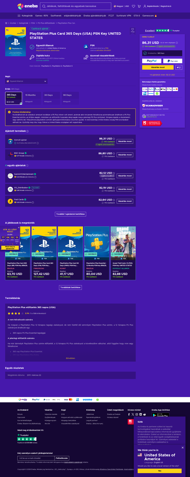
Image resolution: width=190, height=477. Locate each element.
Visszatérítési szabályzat (70, 423)
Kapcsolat (21, 417)
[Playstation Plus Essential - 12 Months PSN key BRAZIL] (96, 240)
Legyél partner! (92, 420)
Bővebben (70, 358)
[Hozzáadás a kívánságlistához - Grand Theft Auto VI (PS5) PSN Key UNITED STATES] (131, 231)
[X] (133, 414)
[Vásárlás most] (151, 61)
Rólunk (20, 414)
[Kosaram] (139, 6)
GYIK (63, 414)
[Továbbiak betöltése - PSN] (86, 47)
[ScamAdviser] (152, 105)
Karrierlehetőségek (24, 420)
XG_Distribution (21, 188)
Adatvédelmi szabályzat (73, 462)
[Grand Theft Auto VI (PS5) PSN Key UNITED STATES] (123, 240)
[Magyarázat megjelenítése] (33, 156)
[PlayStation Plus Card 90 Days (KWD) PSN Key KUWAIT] (70, 240)
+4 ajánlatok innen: (162, 75)
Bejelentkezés (153, 6)
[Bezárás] (182, 447)
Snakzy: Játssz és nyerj (94, 423)
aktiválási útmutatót (103, 50)
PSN (33, 23)
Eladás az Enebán (113, 414)
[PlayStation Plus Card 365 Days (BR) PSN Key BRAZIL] (17, 276)
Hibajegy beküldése (68, 420)
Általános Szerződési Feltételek (111, 469)
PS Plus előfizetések (46, 23)
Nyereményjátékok (93, 417)
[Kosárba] (179, 67)
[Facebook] (129, 414)
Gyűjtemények (50, 417)
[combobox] (75, 6)
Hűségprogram (50, 420)
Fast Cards (19, 200)
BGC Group (19, 153)
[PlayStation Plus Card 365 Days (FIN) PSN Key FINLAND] (44, 240)
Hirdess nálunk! (113, 417)
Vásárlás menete (51, 414)
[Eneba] (27, 6)
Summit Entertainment (23, 174)
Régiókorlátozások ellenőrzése (47, 50)
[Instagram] (136, 414)
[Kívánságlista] (133, 6)
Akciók (47, 423)
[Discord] (140, 414)
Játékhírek (90, 414)
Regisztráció (166, 6)
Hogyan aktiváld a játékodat (71, 417)
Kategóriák (23, 23)
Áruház (13, 23)
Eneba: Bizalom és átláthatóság (29, 423)
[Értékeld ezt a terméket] (16, 313)
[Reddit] (144, 414)
